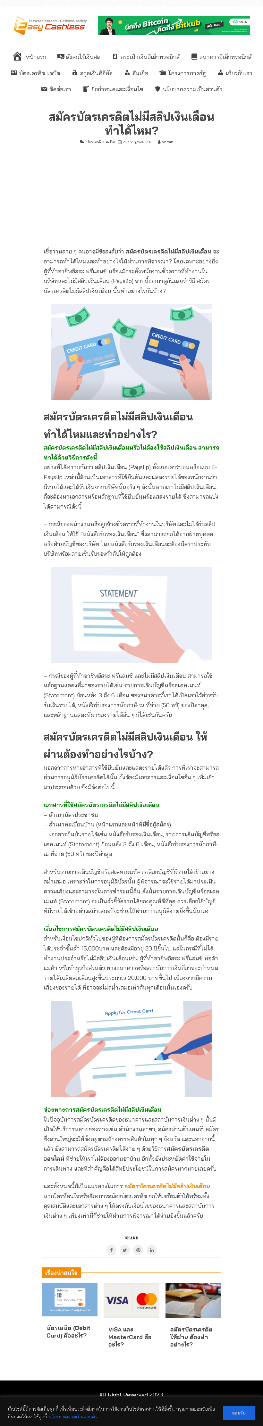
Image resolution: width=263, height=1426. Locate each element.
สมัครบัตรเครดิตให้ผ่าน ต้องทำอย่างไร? (191, 1337)
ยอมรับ (239, 1413)
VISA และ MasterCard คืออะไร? (130, 1337)
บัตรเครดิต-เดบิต (100, 141)
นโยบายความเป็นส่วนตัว (73, 1417)
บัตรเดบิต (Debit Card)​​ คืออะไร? (68, 1331)
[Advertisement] (131, 193)
